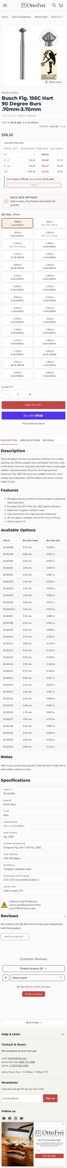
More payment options (33, 423)
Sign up (50, 1098)
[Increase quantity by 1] (30, 394)
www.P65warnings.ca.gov (22, 908)
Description (9, 440)
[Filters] (5, 978)
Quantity (7, 387)
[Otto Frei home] (33, 5)
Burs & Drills (58, 16)
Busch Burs (10, 92)
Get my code (49, 1156)
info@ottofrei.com (17, 1058)
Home (5, 16)
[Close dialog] (63, 1124)
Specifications (30, 440)
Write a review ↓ (14, 936)
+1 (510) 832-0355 (18, 1065)
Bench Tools (41, 16)
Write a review (33, 994)
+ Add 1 (33, 185)
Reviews (48, 440)
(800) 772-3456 (27, 1062)
